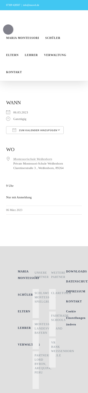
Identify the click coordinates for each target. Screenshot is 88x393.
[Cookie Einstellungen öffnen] (80, 388)
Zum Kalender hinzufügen (37, 130)
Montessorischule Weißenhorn (32, 159)
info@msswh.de (31, 5)
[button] (35, 72)
